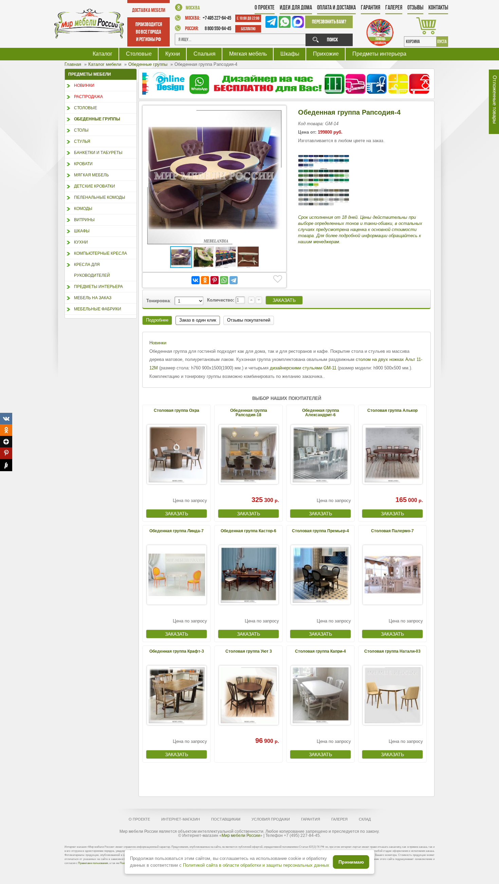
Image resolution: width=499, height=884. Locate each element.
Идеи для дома (296, 7)
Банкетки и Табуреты (98, 152)
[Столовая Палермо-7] (392, 574)
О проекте (265, 7)
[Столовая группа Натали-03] (392, 695)
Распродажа (88, 96)
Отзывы (415, 7)
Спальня (204, 54)
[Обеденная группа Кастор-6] (248, 574)
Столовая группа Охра (176, 410)
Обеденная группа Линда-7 (176, 531)
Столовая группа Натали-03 (392, 651)
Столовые (139, 54)
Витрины (84, 219)
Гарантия (370, 7)
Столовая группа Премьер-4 (320, 531)
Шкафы (289, 54)
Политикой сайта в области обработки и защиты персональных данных (256, 865)
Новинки (84, 85)
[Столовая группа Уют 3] (248, 695)
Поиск (332, 39)
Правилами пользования (93, 863)
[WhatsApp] (224, 280)
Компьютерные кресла (100, 253)
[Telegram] (233, 280)
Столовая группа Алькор (392, 410)
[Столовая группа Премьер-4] (320, 574)
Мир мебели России (241, 835)
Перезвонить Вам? (329, 21)
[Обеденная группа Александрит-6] (320, 454)
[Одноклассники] (205, 280)
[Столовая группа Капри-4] (320, 695)
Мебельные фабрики (97, 309)
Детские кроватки (94, 186)
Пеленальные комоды (99, 197)
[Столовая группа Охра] (176, 454)
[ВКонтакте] (195, 280)
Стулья (82, 141)
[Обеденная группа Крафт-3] (176, 695)
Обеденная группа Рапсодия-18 (248, 412)
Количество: (221, 300)
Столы (81, 130)
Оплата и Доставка (336, 7)
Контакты (438, 7)
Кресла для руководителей (92, 270)
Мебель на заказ (92, 297)
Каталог (102, 54)
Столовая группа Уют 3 (248, 651)
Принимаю (351, 862)
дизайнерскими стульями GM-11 (303, 367)
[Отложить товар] (278, 279)
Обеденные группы (97, 119)
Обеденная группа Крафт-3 (176, 651)
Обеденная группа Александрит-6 (320, 412)
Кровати (83, 163)
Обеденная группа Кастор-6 (248, 531)
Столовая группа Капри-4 (320, 651)
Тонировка (158, 300)
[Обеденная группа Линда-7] (176, 574)
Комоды (83, 208)
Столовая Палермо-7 (392, 531)
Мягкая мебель (248, 54)
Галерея (393, 7)
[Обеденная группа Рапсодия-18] (248, 454)
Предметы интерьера (379, 54)
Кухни (172, 54)
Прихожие (326, 54)
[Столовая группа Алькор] (392, 454)
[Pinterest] (214, 280)
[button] (276, 115)
